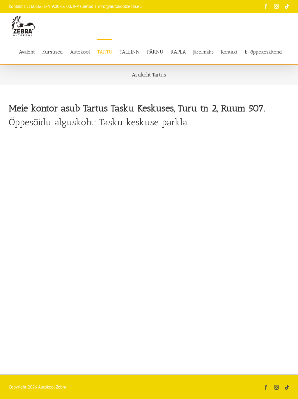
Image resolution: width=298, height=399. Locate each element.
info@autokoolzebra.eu (120, 6)
